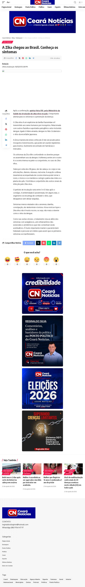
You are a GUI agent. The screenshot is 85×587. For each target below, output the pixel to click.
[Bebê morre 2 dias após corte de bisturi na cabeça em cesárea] (11, 468)
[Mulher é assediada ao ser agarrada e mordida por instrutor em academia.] (32, 468)
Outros (6, 473)
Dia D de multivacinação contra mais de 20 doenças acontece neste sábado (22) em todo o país (73, 482)
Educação (23, 579)
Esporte (45, 579)
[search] (75, 2)
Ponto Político (54, 582)
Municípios (19, 582)
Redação (5, 64)
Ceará (5, 579)
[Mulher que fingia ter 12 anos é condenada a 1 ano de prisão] (53, 468)
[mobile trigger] (4, 2)
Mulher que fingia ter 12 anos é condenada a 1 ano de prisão (53, 480)
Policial (36, 582)
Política (44, 582)
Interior (68, 579)
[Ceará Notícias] (42, 2)
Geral (61, 579)
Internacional (8, 582)
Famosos (53, 579)
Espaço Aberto (35, 579)
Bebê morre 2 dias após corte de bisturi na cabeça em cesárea (11, 480)
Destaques (7, 42)
